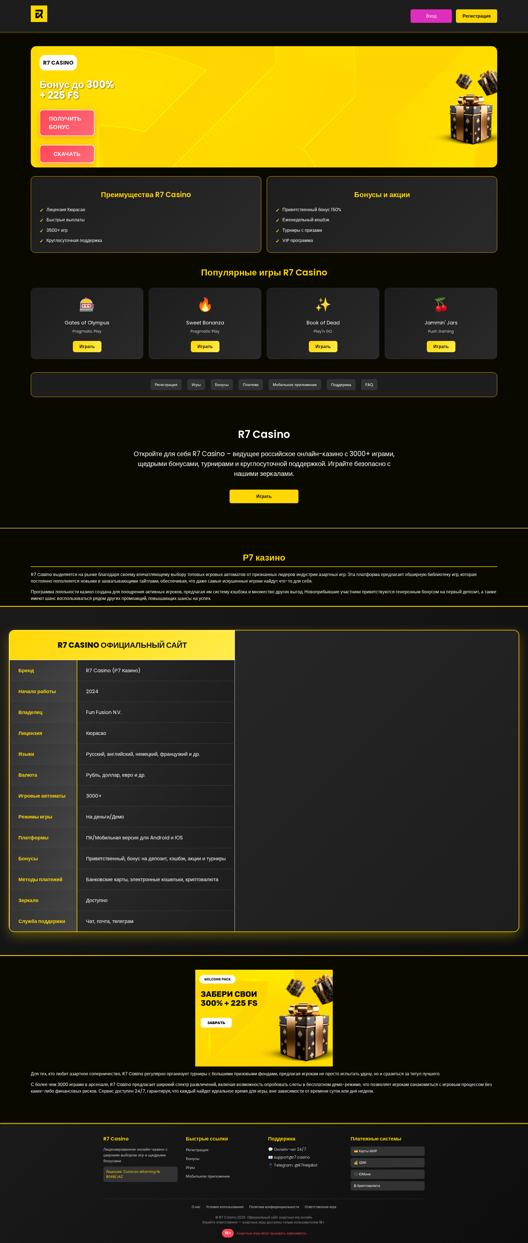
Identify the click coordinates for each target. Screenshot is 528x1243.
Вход (431, 16)
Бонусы (222, 384)
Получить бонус (65, 123)
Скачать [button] (67, 154)
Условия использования (225, 1207)
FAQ (369, 384)
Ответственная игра (320, 1207)
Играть (87, 346)
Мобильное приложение (295, 384)
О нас (196, 1207)
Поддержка (341, 384)
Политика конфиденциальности (274, 1207)
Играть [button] (264, 496)
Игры (196, 384)
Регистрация (477, 16)
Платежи (250, 384)
